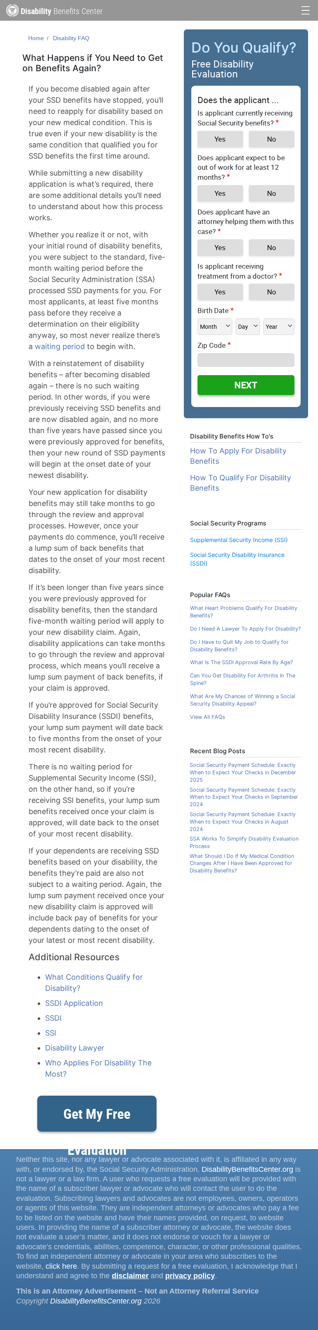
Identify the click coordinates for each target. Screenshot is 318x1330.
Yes (220, 139)
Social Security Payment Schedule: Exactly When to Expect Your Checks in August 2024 (243, 821)
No (271, 139)
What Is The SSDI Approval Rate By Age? (241, 662)
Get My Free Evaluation (96, 1118)
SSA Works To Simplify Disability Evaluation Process (244, 842)
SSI (50, 1033)
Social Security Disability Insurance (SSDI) (237, 559)
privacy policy (190, 1276)
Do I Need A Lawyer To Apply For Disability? (245, 629)
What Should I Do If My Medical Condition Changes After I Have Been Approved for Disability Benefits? (242, 863)
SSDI (53, 1018)
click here (61, 1266)
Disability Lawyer (74, 1047)
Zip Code (212, 345)
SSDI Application (74, 1003)
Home (36, 38)
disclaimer (130, 1276)
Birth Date (213, 310)
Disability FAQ (71, 38)
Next (246, 385)
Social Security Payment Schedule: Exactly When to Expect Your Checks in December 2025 (243, 772)
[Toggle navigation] (305, 9)
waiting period (60, 346)
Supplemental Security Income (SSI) (239, 539)
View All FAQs (207, 717)
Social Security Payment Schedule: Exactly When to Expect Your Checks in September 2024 (244, 797)
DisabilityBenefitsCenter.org (247, 1169)
